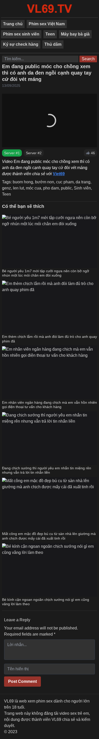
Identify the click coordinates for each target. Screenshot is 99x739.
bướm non (44, 182)
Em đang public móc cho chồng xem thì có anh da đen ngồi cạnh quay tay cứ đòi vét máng (46, 73)
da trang (83, 182)
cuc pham (65, 182)
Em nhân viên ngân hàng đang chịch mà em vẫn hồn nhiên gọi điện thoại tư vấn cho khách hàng (49, 404)
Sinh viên (82, 188)
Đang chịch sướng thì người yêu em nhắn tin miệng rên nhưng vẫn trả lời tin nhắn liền (46, 470)
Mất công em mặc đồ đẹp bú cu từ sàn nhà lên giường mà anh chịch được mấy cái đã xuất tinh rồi (49, 536)
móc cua (33, 188)
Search (88, 59)
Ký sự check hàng (20, 44)
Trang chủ (13, 24)
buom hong (23, 182)
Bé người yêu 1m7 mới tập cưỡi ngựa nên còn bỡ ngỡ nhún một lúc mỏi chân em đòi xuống (45, 273)
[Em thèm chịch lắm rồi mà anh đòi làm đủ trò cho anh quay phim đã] (49, 307)
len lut (18, 188)
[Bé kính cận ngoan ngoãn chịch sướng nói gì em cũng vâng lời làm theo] (49, 569)
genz (6, 188)
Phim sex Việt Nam (47, 24)
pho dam (51, 188)
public (66, 188)
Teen (50, 34)
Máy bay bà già (75, 34)
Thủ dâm (52, 44)
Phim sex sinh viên (21, 34)
